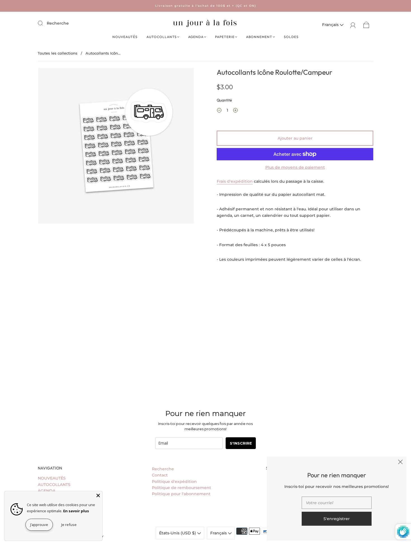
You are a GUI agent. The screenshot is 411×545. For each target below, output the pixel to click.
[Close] (98, 495)
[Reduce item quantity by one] (219, 111)
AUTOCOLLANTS (162, 37)
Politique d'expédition (174, 481)
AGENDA (196, 37)
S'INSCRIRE (241, 443)
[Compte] (353, 24)
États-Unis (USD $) (178, 532)
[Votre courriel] (337, 503)
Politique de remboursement (181, 487)
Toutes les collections (57, 53)
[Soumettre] (44, 23)
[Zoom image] (116, 147)
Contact (160, 475)
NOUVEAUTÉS (125, 37)
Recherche (58, 23)
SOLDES (291, 37)
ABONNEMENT (259, 37)
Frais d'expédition (235, 181)
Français (331, 24)
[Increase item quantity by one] (235, 111)
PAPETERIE (225, 37)
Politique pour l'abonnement (181, 493)
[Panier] (366, 24)
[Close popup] (400, 463)
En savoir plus (76, 510)
